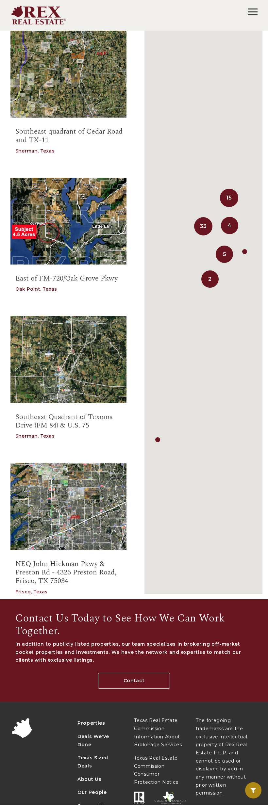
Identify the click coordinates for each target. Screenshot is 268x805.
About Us (89, 779)
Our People (92, 792)
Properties (91, 723)
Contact (134, 681)
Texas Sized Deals (92, 762)
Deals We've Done (93, 740)
